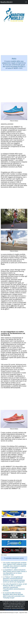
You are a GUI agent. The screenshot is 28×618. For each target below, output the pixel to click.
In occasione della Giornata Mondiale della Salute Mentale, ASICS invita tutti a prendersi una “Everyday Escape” (13, 595)
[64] (14, 535)
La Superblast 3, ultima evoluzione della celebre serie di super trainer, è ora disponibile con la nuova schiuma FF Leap (15, 572)
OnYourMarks (8, 609)
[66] (14, 513)
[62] (14, 521)
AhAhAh (21, 609)
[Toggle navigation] (26, 2)
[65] (14, 543)
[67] (14, 528)
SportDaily (15, 609)
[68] (14, 550)
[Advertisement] (14, 39)
